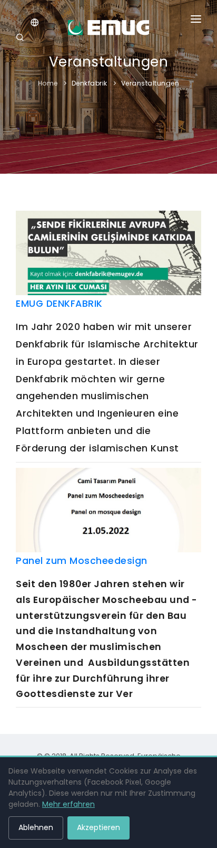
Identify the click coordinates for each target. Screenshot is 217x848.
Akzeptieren (98, 827)
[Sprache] (35, 23)
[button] (196, 21)
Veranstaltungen (150, 83)
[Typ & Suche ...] (21, 38)
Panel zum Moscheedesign (81, 560)
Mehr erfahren (68, 804)
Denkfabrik (89, 83)
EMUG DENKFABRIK (59, 303)
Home (48, 83)
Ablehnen (35, 827)
